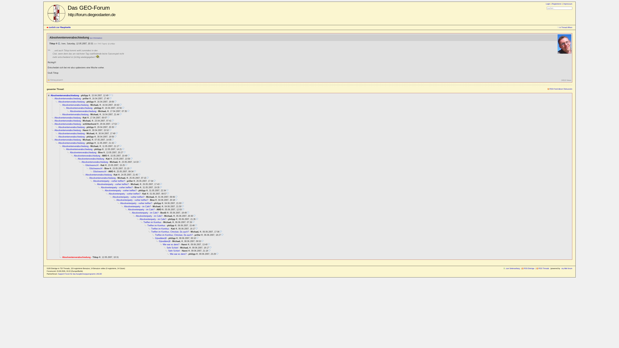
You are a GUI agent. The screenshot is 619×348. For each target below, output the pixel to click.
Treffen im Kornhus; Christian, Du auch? (170, 232)
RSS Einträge (529, 268)
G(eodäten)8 (161, 238)
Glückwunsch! (92, 165)
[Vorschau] (110, 95)
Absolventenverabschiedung (65, 95)
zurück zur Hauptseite (60, 27)
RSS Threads (544, 268)
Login (548, 4)
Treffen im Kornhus (152, 222)
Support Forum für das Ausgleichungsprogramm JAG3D (80, 274)
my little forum (566, 268)
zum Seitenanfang (513, 268)
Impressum (567, 4)
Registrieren (556, 4)
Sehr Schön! (172, 248)
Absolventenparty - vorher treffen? (109, 181)
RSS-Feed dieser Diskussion (561, 89)
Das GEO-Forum (91, 11)
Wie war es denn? (171, 244)
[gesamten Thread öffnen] (112, 95)
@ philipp (111, 44)
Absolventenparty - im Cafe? (137, 206)
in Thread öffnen (566, 27)
